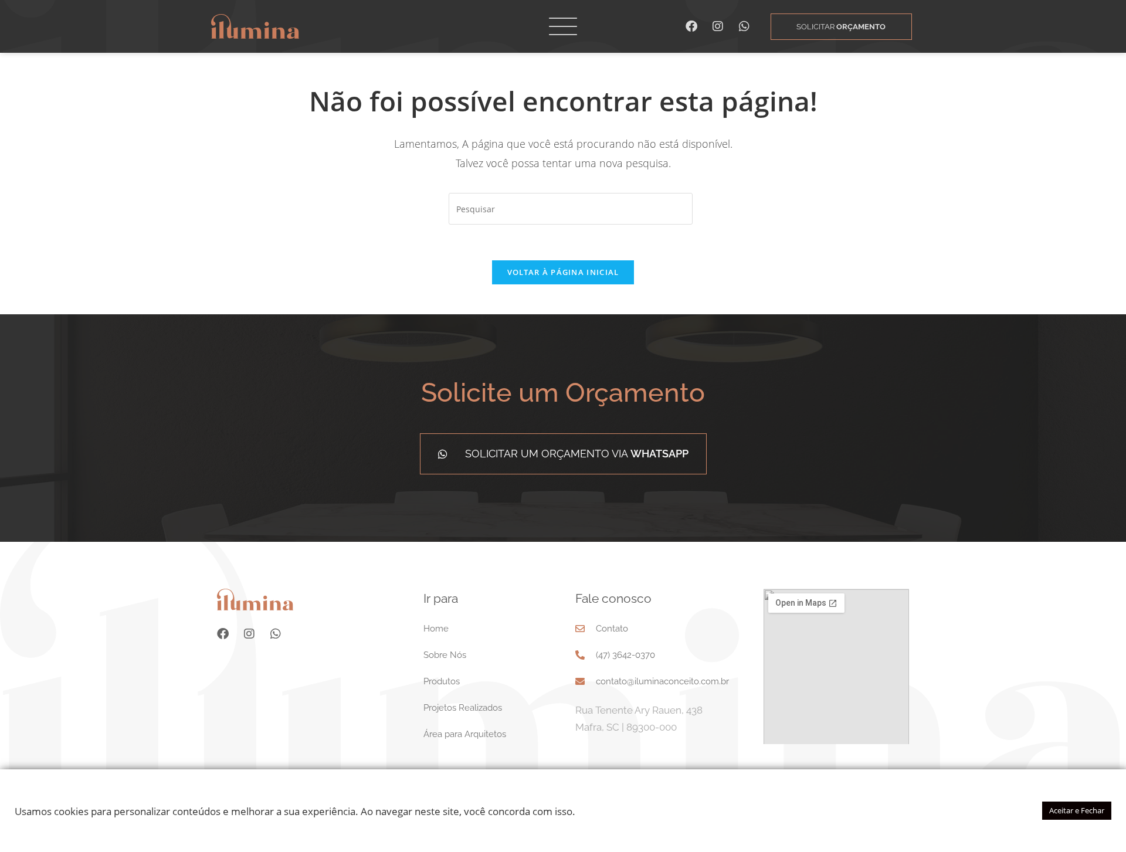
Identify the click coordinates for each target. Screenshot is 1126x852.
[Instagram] (718, 26)
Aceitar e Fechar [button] (1076, 810)
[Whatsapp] (744, 26)
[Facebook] (691, 26)
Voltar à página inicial (563, 272)
